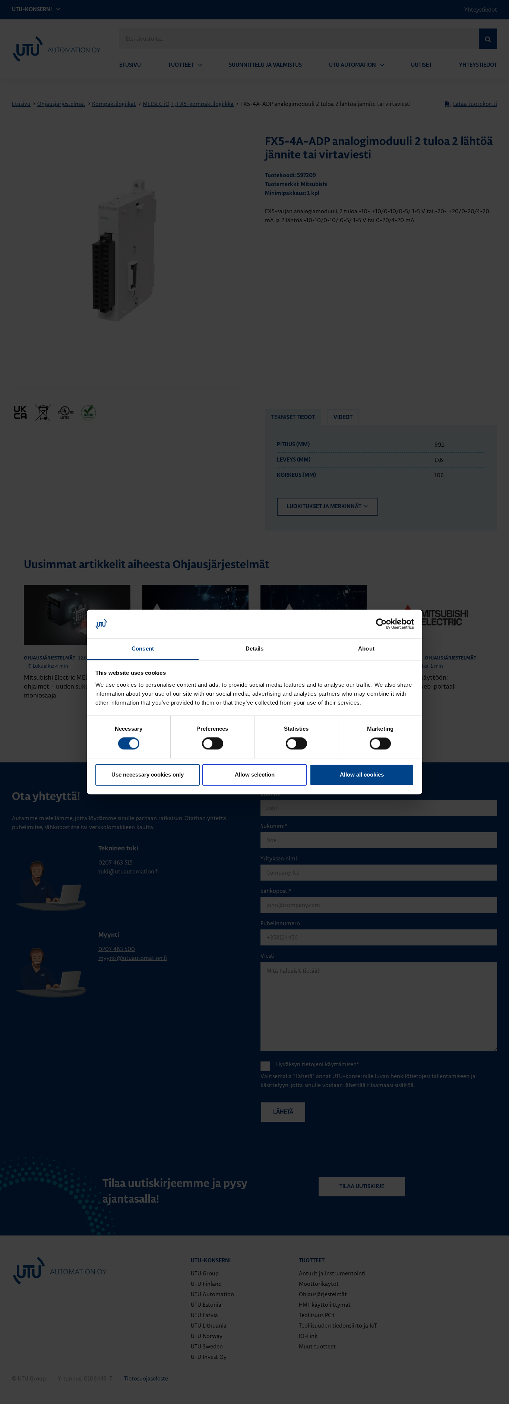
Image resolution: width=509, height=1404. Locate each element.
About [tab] (366, 648)
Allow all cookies (362, 774)
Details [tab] (255, 648)
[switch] (212, 744)
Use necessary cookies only (147, 774)
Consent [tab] (143, 648)
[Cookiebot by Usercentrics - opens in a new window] (381, 624)
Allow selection (255, 774)
